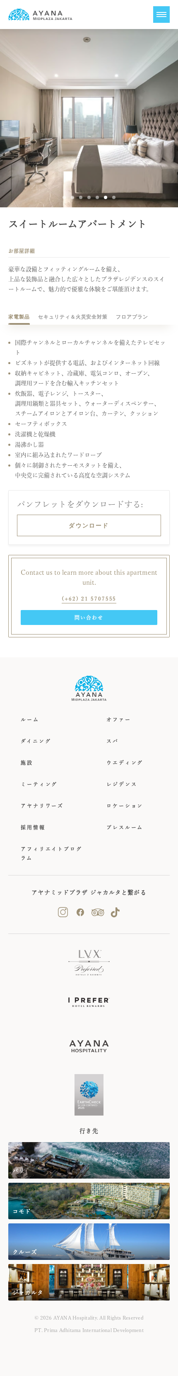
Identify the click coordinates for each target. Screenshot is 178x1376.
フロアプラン (132, 317)
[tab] (19, 317)
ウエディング (124, 762)
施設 (27, 762)
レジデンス (121, 784)
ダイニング (36, 741)
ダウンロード (89, 525)
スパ (112, 741)
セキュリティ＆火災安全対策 (73, 317)
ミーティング (39, 784)
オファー (118, 719)
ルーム (30, 719)
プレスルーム (124, 827)
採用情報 (33, 827)
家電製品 (19, 317)
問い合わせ (89, 617)
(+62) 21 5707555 (89, 598)
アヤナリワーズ (42, 805)
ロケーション (124, 805)
